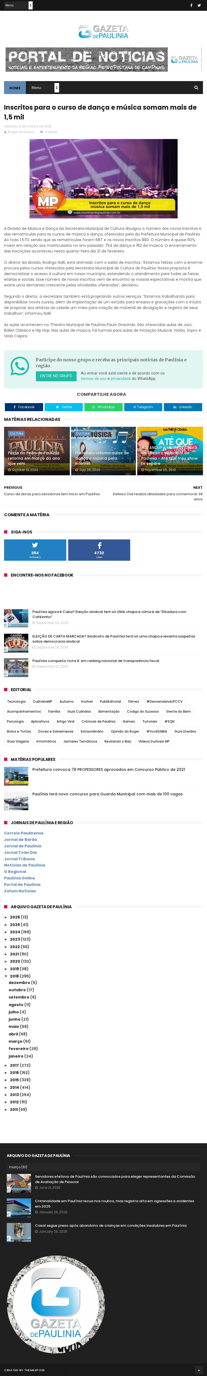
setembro (19, 997)
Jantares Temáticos (80, 741)
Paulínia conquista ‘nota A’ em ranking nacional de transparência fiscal (95, 660)
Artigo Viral (65, 721)
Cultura (51, 132)
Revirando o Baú (118, 741)
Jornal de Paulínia (22, 846)
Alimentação (109, 711)
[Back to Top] (199, 1370)
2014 (15, 1087)
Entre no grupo (56, 376)
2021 (15, 954)
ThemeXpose (34, 1370)
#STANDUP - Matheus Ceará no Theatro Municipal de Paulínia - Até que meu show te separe (169, 455)
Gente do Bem (178, 711)
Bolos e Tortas (19, 731)
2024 (15, 932)
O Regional (15, 871)
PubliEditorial (110, 701)
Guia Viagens (18, 741)
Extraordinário (92, 731)
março (16, 1041)
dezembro (20, 982)
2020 (15, 961)
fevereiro (19, 1048)
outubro (18, 990)
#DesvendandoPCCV (164, 701)
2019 (15, 969)
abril (14, 1034)
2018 (15, 976)
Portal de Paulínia (22, 884)
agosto (16, 1004)
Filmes (133, 701)
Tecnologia (16, 701)
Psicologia (15, 721)
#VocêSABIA (156, 731)
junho (15, 1019)
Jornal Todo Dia (20, 852)
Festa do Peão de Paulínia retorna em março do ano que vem (34, 458)
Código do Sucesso (143, 711)
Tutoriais (149, 721)
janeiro (16, 1056)
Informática (46, 741)
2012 (15, 1102)
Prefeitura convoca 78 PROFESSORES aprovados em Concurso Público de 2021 (108, 769)
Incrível (87, 701)
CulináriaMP (42, 701)
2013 (15, 1094)
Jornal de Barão (20, 839)
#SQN (169, 721)
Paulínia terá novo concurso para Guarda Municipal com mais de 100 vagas (107, 794)
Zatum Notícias (20, 891)
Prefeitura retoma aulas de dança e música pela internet (102, 458)
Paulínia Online (19, 878)
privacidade (121, 378)
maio (14, 1026)
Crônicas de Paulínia (98, 721)
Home (14, 88)
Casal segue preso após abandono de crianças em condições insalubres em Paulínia (111, 1225)
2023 (15, 939)
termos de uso (93, 378)
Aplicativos (40, 721)
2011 (14, 1109)
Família (54, 711)
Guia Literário (185, 731)
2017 (15, 1065)
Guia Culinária (79, 711)
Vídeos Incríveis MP (154, 741)
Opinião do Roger (125, 731)
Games (129, 721)
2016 (15, 1072)
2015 (15, 1080)
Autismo (67, 701)
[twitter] (199, 5)
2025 (15, 924)
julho (14, 1012)
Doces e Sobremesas (56, 731)
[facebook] (191, 5)
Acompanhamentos (24, 711)
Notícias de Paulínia (24, 865)
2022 (15, 946)
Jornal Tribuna (19, 859)
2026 (15, 917)
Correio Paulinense (24, 833)
